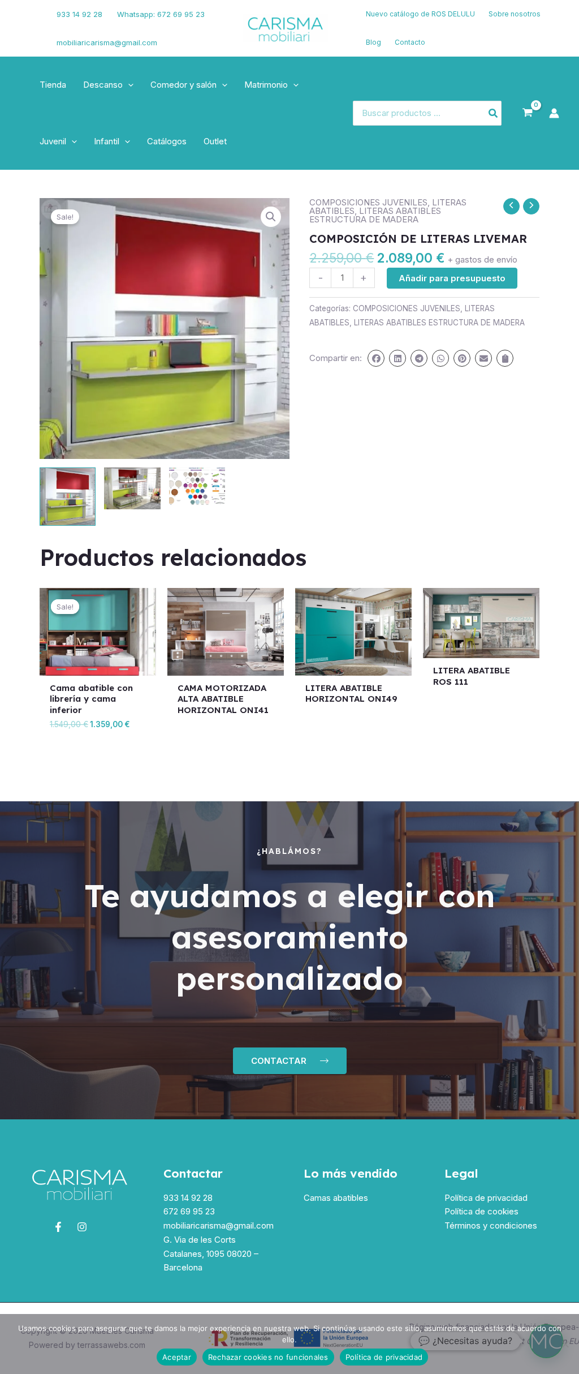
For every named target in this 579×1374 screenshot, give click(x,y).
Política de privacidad (486, 1197)
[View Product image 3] (197, 488)
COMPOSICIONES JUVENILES (368, 202)
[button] (128, 85)
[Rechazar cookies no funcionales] (565, 1344)
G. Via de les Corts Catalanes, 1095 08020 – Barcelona (210, 1253)
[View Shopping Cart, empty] (527, 113)
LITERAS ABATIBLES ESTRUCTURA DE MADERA (375, 215)
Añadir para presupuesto (452, 278)
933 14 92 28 (79, 14)
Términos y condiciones (490, 1225)
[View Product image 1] (68, 496)
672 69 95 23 (189, 1211)
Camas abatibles (336, 1197)
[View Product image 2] (132, 488)
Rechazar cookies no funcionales (268, 1357)
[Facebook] (25, 21)
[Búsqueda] (493, 113)
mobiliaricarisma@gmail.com (107, 42)
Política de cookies (481, 1211)
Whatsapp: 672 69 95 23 (161, 14)
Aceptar (176, 1357)
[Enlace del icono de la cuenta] (554, 113)
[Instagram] (28, 35)
